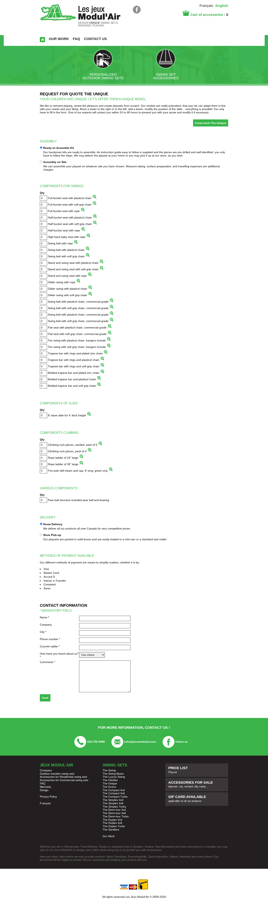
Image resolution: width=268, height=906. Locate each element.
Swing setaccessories (166, 76)
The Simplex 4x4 (113, 799)
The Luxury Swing (114, 776)
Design (44, 790)
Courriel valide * (49, 646)
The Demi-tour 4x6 (114, 813)
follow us (181, 741)
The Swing (109, 770)
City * (43, 631)
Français (206, 6)
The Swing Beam (113, 773)
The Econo (109, 786)
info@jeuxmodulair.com (140, 741)
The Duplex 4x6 (112, 822)
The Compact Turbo (115, 796)
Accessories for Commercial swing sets (64, 780)
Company (46, 624)
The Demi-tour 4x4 (114, 809)
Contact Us (95, 39)
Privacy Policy (48, 796)
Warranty (45, 786)
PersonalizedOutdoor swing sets (103, 76)
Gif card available (187, 798)
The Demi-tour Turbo (116, 816)
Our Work (59, 39)
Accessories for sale (190, 784)
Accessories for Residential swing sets (63, 776)
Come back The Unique (210, 123)
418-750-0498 (96, 741)
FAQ (42, 783)
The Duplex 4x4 (112, 819)
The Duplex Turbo (114, 826)
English (221, 6)
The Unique (110, 783)
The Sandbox (111, 829)
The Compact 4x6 (114, 793)
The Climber (110, 780)
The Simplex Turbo (114, 806)
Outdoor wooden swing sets (57, 773)
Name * (44, 617)
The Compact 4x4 (114, 790)
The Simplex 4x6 (113, 803)
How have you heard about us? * (59, 655)
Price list (178, 770)
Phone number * (50, 639)
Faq (76, 39)
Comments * (47, 662)
